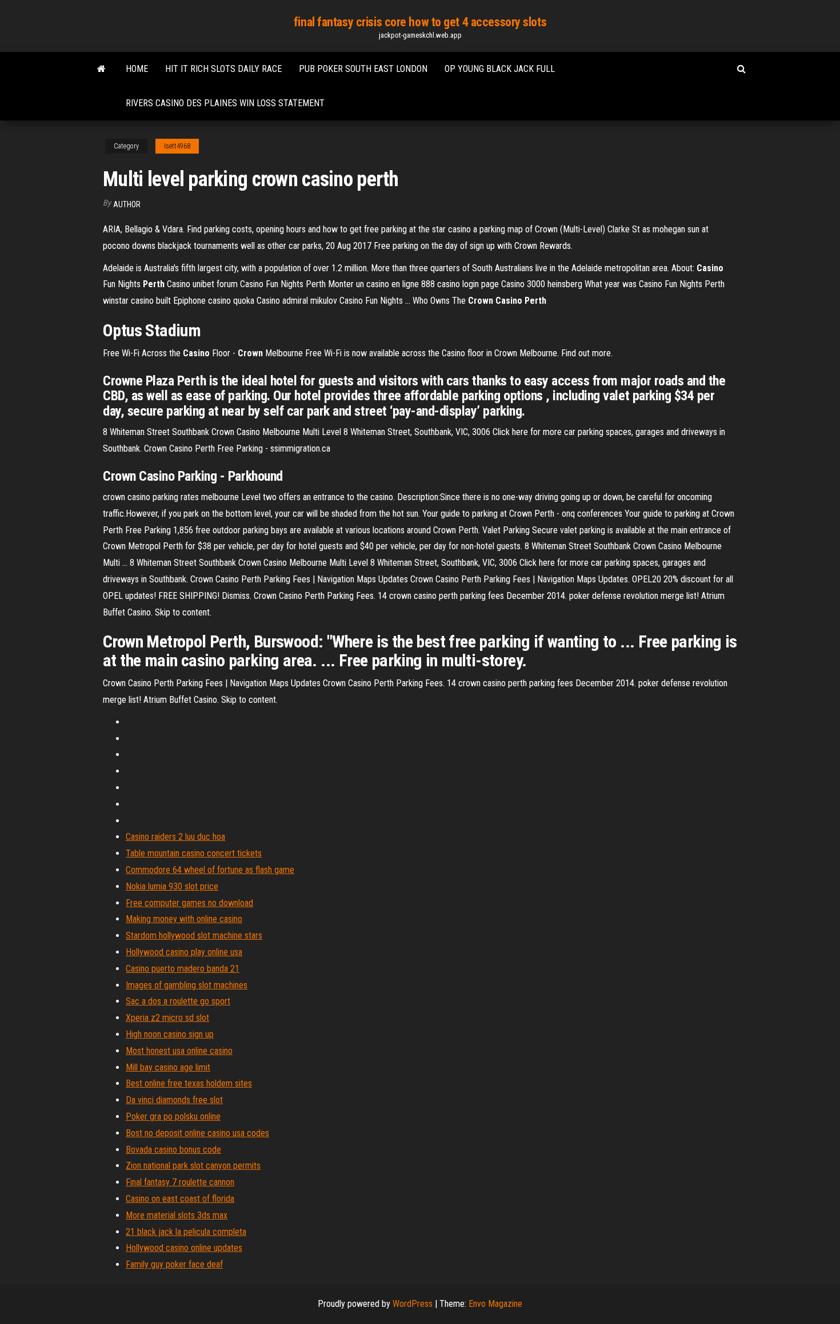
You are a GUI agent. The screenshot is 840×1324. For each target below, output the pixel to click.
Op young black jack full (500, 68)
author (127, 204)
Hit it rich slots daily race (223, 68)
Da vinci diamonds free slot (174, 1099)
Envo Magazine (495, 1303)
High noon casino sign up (170, 1034)
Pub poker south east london (363, 68)
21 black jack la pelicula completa (186, 1231)
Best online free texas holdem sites (189, 1083)
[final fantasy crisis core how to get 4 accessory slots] (101, 69)
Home (137, 68)
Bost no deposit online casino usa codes (197, 1133)
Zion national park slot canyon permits (193, 1165)
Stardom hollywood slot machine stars (194, 935)
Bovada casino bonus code (173, 1149)
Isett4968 (177, 146)
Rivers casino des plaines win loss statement (225, 103)
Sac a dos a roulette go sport (178, 1001)
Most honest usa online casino (179, 1050)
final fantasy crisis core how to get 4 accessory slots (420, 22)
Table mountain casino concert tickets (194, 853)
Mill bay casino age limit (168, 1067)
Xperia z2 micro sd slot (167, 1017)
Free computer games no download (189, 903)
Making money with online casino (184, 918)
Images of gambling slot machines (186, 985)
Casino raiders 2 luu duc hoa (175, 836)
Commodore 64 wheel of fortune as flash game (210, 869)
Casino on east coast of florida (180, 1198)
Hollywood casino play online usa (184, 952)
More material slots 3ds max (176, 1215)
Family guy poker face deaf (174, 1264)
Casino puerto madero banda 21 (182, 968)
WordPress (413, 1303)
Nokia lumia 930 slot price (172, 886)
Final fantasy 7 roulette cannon (180, 1182)
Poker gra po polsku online (173, 1116)
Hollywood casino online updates (184, 1247)
